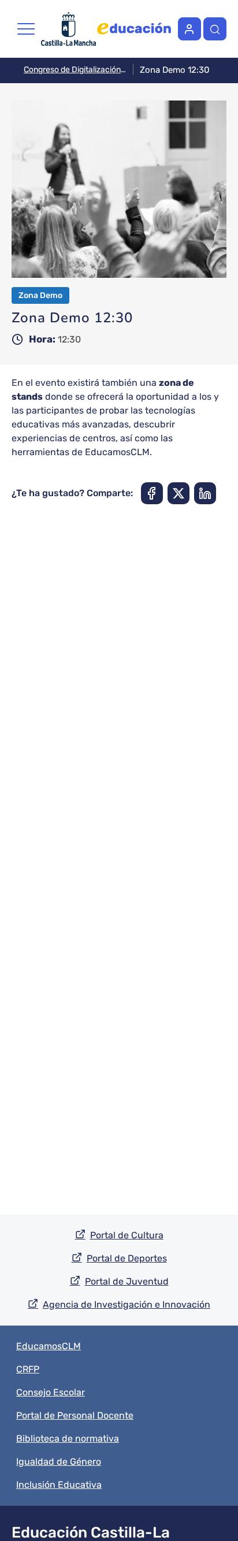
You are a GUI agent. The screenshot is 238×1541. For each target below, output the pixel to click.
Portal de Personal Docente (74, 1415)
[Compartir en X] (178, 493)
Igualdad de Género (58, 1461)
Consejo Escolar (50, 1392)
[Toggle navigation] (26, 28)
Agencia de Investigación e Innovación (126, 1304)
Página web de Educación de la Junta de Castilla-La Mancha (134, 28)
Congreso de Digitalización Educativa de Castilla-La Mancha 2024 (75, 70)
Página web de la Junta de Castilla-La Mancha (68, 29)
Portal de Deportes (127, 1258)
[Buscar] (214, 28)
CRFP (27, 1369)
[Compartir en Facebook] (152, 493)
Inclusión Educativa (59, 1484)
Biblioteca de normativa (67, 1438)
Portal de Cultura (126, 1235)
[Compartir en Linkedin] (205, 493)
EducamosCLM (48, 1346)
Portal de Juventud (127, 1281)
